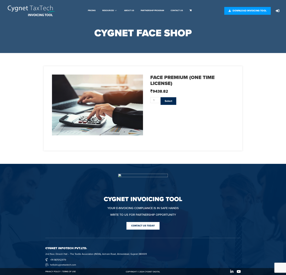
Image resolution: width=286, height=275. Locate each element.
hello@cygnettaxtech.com (63, 264)
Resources (108, 10)
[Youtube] (239, 271)
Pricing (92, 10)
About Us (129, 10)
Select (168, 101)
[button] (247, 11)
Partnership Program (152, 10)
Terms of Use (69, 271)
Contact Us (177, 10)
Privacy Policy (53, 271)
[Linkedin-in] (232, 271)
